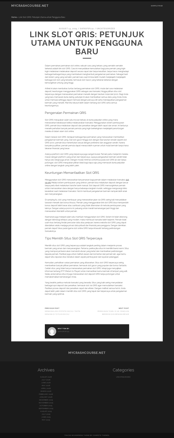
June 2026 (46, 383)
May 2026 (46, 385)
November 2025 (46, 403)
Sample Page (157, 6)
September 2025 (46, 408)
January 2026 (46, 397)
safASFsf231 (87, 28)
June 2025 (45, 417)
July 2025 (46, 414)
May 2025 (46, 420)
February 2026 (46, 394)
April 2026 (46, 388)
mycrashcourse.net (30, 5)
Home (14, 17)
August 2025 (46, 411)
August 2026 (46, 377)
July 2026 (46, 380)
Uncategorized (106, 28)
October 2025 (46, 406)
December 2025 (46, 400)
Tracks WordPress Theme (77, 435)
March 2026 (46, 391)
